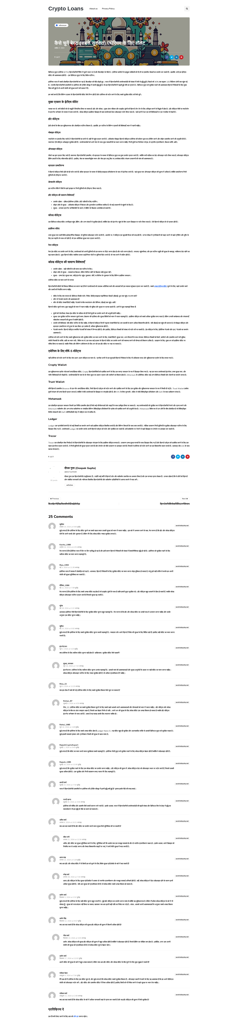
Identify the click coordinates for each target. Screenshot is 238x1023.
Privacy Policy (108, 8)
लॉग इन (76, 1016)
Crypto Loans (65, 8)
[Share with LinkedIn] (176, 57)
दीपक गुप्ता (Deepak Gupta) (80, 468)
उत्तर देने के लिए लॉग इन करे (182, 526)
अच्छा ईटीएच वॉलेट (160, 286)
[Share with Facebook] (167, 57)
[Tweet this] (172, 57)
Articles (69, 485)
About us (93, 8)
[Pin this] (181, 57)
